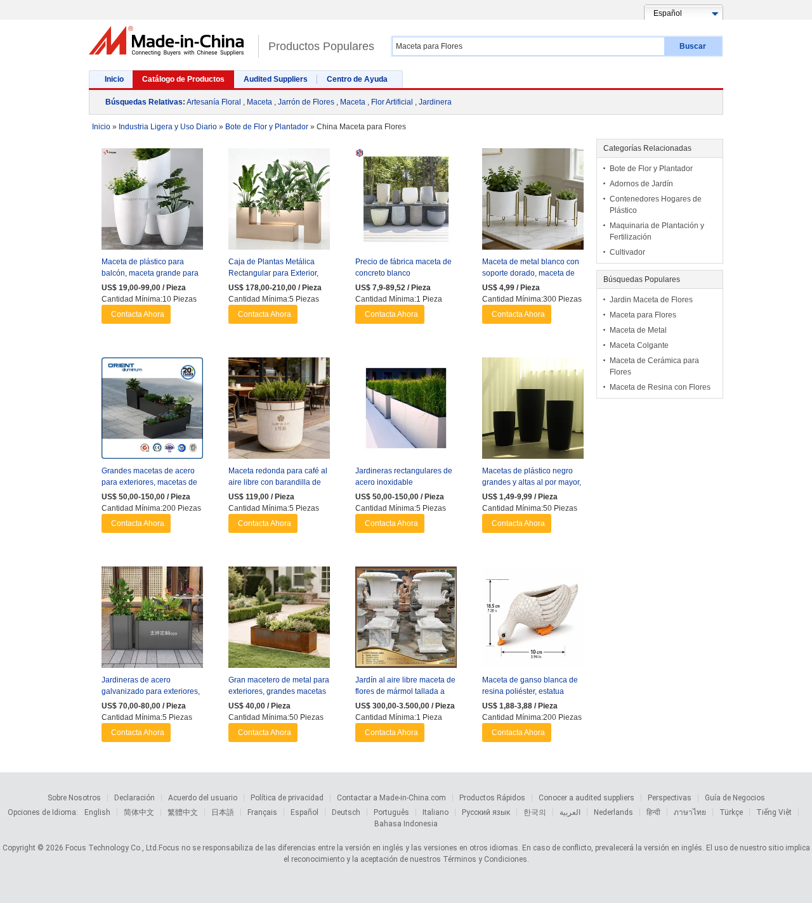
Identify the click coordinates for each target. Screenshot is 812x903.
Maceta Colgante (639, 345)
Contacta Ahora (137, 314)
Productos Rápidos (492, 797)
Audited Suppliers (276, 79)
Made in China (170, 41)
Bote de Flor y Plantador (651, 168)
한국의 (534, 812)
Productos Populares (321, 46)
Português (391, 812)
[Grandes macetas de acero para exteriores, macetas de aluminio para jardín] (152, 411)
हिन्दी (653, 812)
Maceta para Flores (643, 315)
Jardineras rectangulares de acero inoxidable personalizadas (403, 482)
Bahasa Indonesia (406, 823)
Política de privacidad (287, 797)
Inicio (114, 79)
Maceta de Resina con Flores (660, 387)
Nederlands (613, 812)
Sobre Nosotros (74, 797)
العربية (570, 812)
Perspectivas (669, 797)
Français (262, 812)
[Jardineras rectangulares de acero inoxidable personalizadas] (406, 411)
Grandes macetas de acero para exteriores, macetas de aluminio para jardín (149, 482)
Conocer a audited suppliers (586, 797)
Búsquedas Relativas (144, 102)
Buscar (692, 46)
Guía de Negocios (735, 797)
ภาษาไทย (690, 812)
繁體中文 (182, 812)
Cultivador (627, 252)
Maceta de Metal (638, 330)
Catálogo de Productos (183, 79)
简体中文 (139, 812)
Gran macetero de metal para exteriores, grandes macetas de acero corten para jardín (278, 691)
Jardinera (435, 102)
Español (304, 812)
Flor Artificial (392, 102)
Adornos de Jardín (641, 183)
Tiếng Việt (774, 812)
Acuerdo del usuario (202, 797)
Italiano (435, 812)
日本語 (222, 812)
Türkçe (731, 812)
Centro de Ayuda (357, 79)
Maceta (259, 102)
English (97, 812)
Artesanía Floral (214, 102)
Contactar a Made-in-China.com (391, 797)
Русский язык (486, 812)
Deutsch (346, 812)
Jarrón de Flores (306, 102)
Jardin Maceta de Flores (651, 299)
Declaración (134, 797)
